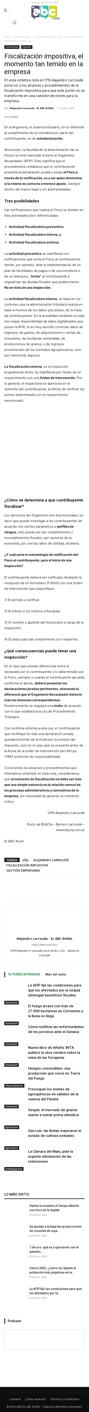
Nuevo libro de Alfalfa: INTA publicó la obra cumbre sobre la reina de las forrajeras (54, 1052)
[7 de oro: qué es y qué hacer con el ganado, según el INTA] (15, 1256)
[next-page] (14, 1172)
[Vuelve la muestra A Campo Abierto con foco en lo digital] (15, 1214)
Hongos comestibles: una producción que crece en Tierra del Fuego (54, 1073)
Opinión (26, 46)
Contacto (15, 1399)
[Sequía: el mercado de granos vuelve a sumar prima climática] (15, 1118)
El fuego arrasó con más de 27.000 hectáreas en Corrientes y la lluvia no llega (55, 1011)
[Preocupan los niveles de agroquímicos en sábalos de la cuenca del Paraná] (15, 1097)
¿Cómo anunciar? (35, 1399)
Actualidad (11, 1002)
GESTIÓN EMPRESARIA (23, 870)
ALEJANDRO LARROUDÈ (51, 860)
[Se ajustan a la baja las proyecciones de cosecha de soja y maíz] (15, 1235)
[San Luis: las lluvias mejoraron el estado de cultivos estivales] (15, 1139)
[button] (10, 22)
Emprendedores (14, 1085)
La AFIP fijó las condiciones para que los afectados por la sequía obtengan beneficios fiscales (54, 990)
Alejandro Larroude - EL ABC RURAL (32, 108)
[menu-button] (6, 10)
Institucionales (14, 1168)
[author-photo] (44, 932)
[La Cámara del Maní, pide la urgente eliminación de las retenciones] (15, 1160)
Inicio (7, 37)
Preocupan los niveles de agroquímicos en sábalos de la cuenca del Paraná (53, 1094)
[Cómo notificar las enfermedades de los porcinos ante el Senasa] (15, 1035)
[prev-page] (7, 1172)
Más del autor (56, 974)
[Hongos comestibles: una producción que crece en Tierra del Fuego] (15, 1077)
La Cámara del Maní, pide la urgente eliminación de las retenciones (50, 1156)
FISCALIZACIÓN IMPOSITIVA (27, 865)
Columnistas (22, 37)
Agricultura (12, 1127)
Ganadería (11, 1044)
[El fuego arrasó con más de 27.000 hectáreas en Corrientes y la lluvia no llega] (15, 1014)
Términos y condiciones (64, 1399)
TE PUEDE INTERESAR (24, 974)
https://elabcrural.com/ (44, 944)
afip (25, 860)
